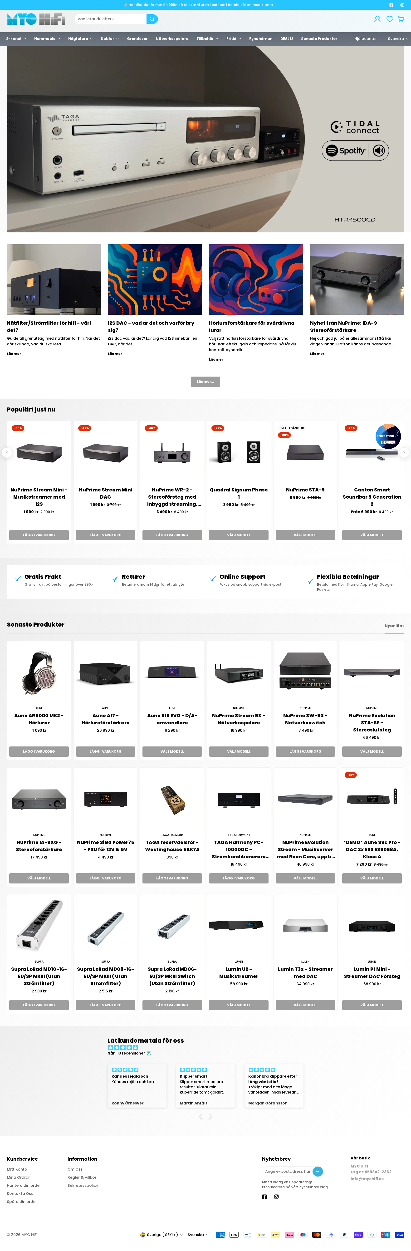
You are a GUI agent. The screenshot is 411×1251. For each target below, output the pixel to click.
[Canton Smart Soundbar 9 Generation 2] (372, 452)
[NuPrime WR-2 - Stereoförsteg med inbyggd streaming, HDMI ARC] (172, 452)
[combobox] (116, 19)
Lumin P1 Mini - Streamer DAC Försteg (372, 973)
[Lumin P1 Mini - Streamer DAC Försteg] (372, 926)
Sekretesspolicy (83, 1185)
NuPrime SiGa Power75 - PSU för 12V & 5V (105, 846)
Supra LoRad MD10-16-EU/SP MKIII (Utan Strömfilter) (39, 976)
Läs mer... (205, 381)
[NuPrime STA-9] (305, 452)
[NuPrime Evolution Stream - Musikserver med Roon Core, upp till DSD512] (305, 799)
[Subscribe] (318, 1172)
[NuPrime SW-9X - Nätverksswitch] (305, 673)
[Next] (209, 226)
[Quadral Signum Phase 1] (239, 452)
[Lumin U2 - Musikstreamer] (239, 926)
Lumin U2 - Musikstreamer (238, 973)
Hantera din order (24, 1185)
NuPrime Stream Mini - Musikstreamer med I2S (39, 496)
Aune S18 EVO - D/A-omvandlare (172, 719)
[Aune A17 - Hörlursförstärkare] (105, 673)
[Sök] (152, 19)
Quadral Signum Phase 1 (239, 493)
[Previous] (202, 226)
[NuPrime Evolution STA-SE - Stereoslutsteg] (372, 673)
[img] (208, 1047)
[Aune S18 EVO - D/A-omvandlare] (172, 673)
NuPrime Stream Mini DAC (105, 493)
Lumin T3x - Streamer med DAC (305, 973)
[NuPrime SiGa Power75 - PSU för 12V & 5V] (105, 799)
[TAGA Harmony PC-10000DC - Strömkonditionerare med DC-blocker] (239, 799)
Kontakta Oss (20, 1193)
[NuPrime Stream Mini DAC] (105, 452)
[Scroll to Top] (401, 1225)
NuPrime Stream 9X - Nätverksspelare (238, 719)
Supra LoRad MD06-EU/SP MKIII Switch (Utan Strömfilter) (172, 976)
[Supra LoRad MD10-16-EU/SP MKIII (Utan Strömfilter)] (39, 926)
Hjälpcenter (365, 38)
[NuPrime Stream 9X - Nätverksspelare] (239, 673)
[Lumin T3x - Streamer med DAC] (305, 926)
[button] (401, 19)
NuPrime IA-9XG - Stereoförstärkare (39, 846)
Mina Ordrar (18, 1177)
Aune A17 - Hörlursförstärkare (106, 719)
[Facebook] (391, 5)
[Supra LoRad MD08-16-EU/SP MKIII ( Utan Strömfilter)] (105, 926)
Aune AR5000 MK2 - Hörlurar (39, 719)
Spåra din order (22, 1201)
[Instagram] (402, 5)
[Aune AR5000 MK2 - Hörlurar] (39, 673)
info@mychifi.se (367, 1179)
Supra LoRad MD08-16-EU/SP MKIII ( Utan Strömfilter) (105, 976)
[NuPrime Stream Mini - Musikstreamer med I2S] (39, 452)
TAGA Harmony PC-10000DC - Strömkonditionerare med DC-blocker (239, 849)
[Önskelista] (390, 19)
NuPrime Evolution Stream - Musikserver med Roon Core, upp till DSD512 (305, 849)
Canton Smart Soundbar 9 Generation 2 (372, 496)
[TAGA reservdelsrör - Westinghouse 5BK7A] (172, 799)
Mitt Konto (17, 1169)
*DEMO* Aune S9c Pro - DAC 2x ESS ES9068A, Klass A (372, 849)
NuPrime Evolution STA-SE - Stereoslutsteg (372, 722)
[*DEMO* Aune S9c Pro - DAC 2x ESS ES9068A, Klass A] (372, 799)
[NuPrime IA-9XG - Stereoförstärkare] (39, 799)
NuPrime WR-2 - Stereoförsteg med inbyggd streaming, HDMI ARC (172, 497)
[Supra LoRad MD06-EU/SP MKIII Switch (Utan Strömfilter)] (172, 926)
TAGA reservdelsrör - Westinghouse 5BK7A (172, 846)
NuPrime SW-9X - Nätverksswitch (305, 719)
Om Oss (75, 1169)
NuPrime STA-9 (305, 489)
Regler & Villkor (82, 1177)
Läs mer (14, 353)
